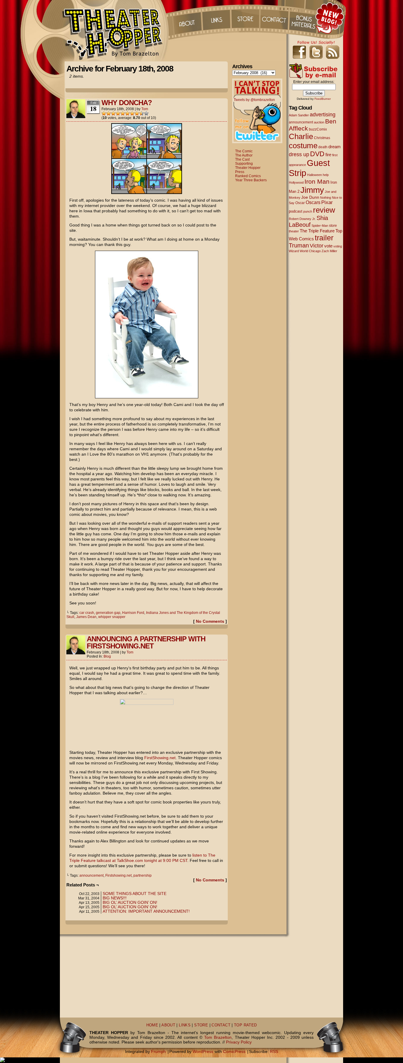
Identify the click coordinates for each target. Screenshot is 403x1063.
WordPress (203, 1051)
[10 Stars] (146, 113)
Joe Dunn (310, 197)
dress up (299, 154)
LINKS (185, 1025)
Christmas (322, 138)
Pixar (327, 202)
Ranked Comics (248, 176)
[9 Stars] (141, 113)
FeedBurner (322, 98)
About (186, 17)
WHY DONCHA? (126, 103)
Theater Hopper (116, 30)
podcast (295, 211)
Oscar (300, 203)
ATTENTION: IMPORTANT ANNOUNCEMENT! (146, 911)
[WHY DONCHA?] (146, 192)
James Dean (86, 617)
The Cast (242, 159)
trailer (324, 238)
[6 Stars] (127, 113)
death (322, 147)
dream (334, 146)
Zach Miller (329, 251)
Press (239, 172)
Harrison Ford (133, 613)
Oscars (313, 202)
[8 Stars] (137, 113)
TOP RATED (245, 1025)
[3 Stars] (113, 113)
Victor (316, 245)
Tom (144, 109)
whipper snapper (111, 617)
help (326, 175)
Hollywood (296, 182)
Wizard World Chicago (305, 251)
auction (319, 122)
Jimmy (312, 190)
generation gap (108, 613)
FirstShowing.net (160, 757)
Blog (107, 656)
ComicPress (234, 1051)
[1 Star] (103, 113)
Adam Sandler (299, 115)
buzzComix (318, 129)
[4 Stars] (118, 113)
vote (328, 246)
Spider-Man (320, 225)
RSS (274, 1051)
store (333, 226)
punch (307, 211)
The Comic (244, 151)
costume (303, 145)
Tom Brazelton (218, 1037)
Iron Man (317, 181)
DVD (317, 154)
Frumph (158, 1051)
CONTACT (221, 1025)
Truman (299, 245)
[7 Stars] (132, 113)
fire (328, 154)
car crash (86, 613)
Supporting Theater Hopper (248, 166)
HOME (152, 1025)
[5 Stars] (122, 113)
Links (216, 17)
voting (337, 246)
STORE (201, 1025)
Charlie (301, 136)
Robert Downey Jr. (302, 219)
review (324, 210)
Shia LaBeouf (308, 221)
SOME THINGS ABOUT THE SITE (134, 893)
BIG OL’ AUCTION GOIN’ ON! (130, 902)
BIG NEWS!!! (115, 898)
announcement (91, 875)
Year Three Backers (251, 180)
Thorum (304, 17)
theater (294, 231)
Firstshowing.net (118, 875)
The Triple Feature (317, 230)
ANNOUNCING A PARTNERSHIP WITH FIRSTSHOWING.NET (146, 642)
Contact (275, 17)
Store (245, 17)
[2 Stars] (108, 113)
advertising (322, 114)
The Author (244, 155)
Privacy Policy (239, 1042)
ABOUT (168, 1025)
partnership (142, 875)
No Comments (210, 621)
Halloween (314, 175)
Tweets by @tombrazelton (254, 100)
